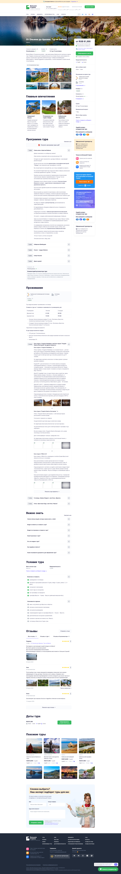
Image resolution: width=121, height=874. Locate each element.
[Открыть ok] (83, 855)
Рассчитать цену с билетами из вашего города (85, 49)
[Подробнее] (37, 49)
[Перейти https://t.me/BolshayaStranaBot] (84, 134)
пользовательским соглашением (51, 824)
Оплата (43, 841)
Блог (55, 837)
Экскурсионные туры (34, 65)
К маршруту (79, 98)
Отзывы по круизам (89, 843)
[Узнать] (90, 197)
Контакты (63, 14)
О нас (58, 14)
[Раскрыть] (68, 244)
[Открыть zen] (87, 855)
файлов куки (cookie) (106, 865)
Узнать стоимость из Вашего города (36, 571)
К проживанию (80, 85)
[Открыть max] (92, 855)
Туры (27, 14)
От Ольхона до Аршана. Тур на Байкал (41, 643)
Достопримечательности (60, 843)
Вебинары (56, 841)
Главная (28, 19)
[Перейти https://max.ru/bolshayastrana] (80, 134)
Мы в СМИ (56, 839)
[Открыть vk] (79, 855)
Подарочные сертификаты (74, 841)
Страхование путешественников (75, 843)
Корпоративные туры (49, 14)
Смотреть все (67, 141)
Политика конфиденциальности (50, 864)
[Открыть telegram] (74, 855)
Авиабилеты (40, 14)
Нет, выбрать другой (52, 8)
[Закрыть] (68, 150)
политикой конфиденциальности (51, 823)
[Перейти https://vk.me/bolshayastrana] (77, 134)
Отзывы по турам (89, 841)
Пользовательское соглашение (33, 864)
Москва (60, 6)
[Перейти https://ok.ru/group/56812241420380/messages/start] (87, 134)
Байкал (43, 19)
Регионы (33, 14)
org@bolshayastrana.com (60, 852)
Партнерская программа (73, 839)
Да (46, 8)
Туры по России (36, 19)
